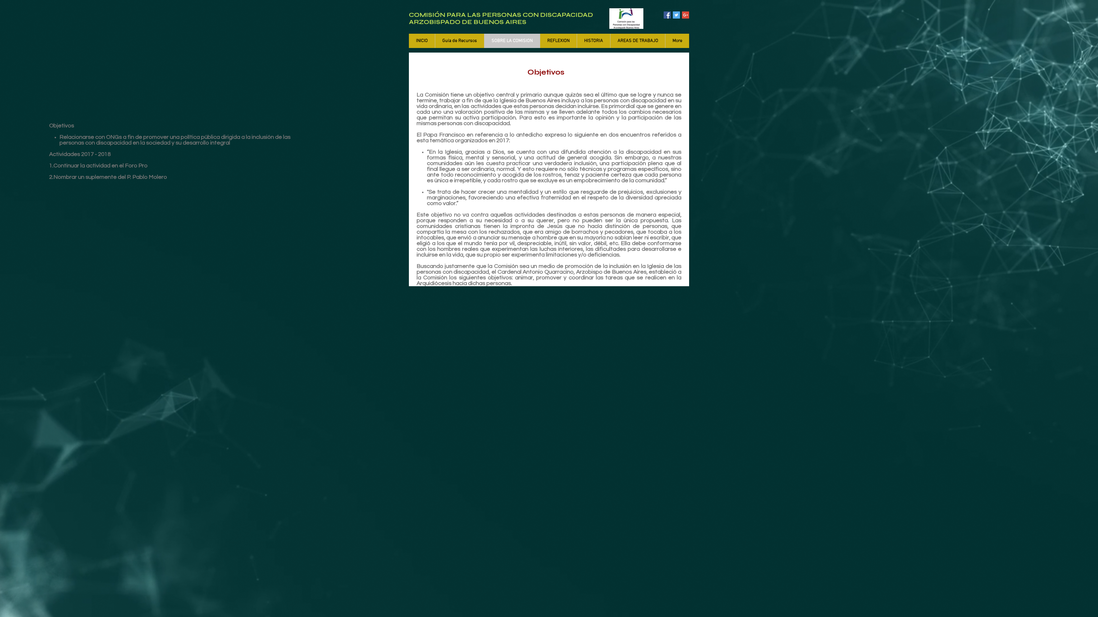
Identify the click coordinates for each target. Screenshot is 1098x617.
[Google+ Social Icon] (685, 15)
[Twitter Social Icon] (676, 15)
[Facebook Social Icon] (667, 15)
